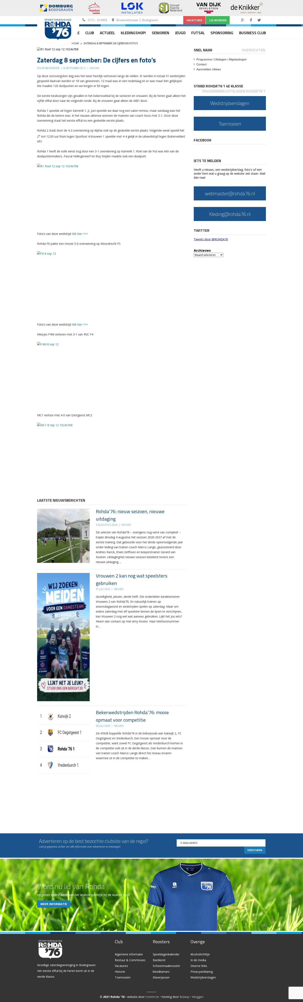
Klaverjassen (161, 977)
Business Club (252, 33)
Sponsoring (221, 33)
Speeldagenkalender (166, 954)
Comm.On (152, 997)
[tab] (203, 50)
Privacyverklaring (201, 972)
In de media (198, 960)
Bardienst (159, 960)
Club (89, 33)
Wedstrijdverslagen (203, 977)
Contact (201, 64)
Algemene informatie (129, 954)
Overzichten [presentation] (253, 50)
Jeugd (180, 33)
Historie (120, 972)
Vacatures (194, 20)
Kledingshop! (133, 33)
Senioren (160, 33)
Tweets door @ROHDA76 (211, 239)
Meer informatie (53, 904)
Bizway (184, 997)
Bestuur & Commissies (130, 960)
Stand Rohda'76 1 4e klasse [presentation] (218, 86)
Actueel (107, 33)
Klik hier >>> (80, 234)
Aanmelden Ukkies (208, 69)
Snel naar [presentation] (203, 50)
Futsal (198, 33)
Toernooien (122, 977)
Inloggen (197, 997)
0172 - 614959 (97, 20)
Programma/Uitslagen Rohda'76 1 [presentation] (233, 91)
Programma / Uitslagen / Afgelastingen (221, 59)
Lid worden (217, 20)
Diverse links (198, 966)
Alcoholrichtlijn (200, 954)
